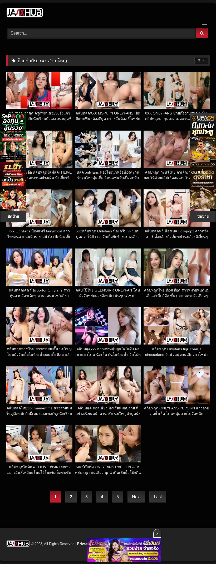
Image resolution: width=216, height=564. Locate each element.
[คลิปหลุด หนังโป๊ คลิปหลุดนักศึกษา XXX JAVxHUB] (108, 13)
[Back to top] (199, 548)
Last (158, 497)
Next (136, 497)
